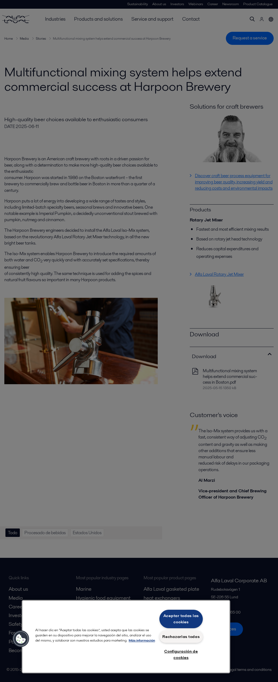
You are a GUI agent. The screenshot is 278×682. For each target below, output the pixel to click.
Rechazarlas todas (181, 636)
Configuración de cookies (181, 654)
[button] (21, 638)
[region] (126, 636)
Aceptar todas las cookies (181, 619)
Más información (142, 640)
